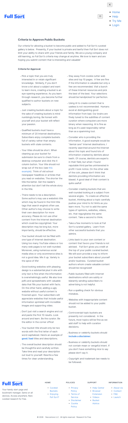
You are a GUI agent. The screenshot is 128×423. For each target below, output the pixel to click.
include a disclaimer (79, 336)
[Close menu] (109, 5)
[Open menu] (100, 16)
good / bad (27, 338)
